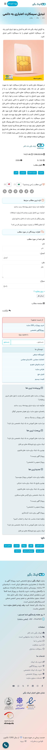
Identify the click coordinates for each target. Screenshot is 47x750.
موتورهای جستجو (28, 551)
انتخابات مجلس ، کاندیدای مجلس (32, 359)
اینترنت (41, 173)
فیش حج (41, 374)
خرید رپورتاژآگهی (35, 666)
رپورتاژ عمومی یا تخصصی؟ (35, 462)
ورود (22, 741)
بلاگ (37, 18)
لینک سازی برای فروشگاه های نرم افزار (31, 444)
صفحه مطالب (37, 303)
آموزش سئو (40, 551)
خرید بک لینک (36, 662)
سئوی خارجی (39, 546)
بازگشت (5, 310)
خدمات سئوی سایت (34, 678)
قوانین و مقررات (36, 741)
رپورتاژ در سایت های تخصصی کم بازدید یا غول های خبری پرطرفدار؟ (24, 397)
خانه (43, 18)
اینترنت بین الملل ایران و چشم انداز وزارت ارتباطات (27, 212)
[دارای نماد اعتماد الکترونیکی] (31, 703)
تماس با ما (38, 641)
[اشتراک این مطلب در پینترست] (15, 191)
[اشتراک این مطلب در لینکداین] (10, 191)
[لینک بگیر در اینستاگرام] (37, 686)
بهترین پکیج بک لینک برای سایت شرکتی (30, 483)
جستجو (6, 342)
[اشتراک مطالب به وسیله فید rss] (4, 191)
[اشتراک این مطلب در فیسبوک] (26, 191)
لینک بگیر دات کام (34, 633)
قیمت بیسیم (39, 379)
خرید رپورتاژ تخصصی (34, 674)
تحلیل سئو (8, 546)
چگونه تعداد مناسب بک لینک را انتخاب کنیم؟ (28, 519)
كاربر (16, 173)
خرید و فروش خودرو (37, 364)
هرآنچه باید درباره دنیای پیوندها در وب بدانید (29, 206)
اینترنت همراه (32, 173)
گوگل (31, 546)
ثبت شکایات (37, 645)
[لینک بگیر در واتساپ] (18, 686)
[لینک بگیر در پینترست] (28, 686)
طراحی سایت (39, 369)
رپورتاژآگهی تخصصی (37, 330)
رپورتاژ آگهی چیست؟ (37, 456)
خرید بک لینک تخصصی (33, 670)
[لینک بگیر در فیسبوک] (42, 686)
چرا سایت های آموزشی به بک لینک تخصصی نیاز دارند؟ (25, 423)
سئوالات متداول (35, 649)
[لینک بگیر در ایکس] (23, 686)
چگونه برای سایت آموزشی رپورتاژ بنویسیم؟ (29, 477)
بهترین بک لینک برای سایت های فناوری (30, 450)
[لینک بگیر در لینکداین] (32, 686)
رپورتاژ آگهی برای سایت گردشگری (33, 513)
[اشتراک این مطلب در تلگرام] (31, 191)
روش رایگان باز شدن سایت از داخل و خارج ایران (28, 218)
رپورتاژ (24, 546)
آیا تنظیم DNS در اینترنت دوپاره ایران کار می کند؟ (27, 224)
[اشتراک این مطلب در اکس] (21, 191)
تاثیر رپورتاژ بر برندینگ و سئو (34, 417)
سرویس (23, 173)
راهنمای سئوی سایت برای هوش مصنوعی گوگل (28, 411)
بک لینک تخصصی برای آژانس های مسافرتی (29, 495)
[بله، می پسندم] (18, 184)
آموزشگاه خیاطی (38, 354)
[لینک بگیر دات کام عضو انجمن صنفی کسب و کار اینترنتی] (20, 703)
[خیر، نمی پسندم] (9, 184)
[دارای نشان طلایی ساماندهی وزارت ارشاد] (9, 703)
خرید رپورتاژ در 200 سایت (35, 325)
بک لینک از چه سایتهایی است (30, 637)
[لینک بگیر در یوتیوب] (13, 686)
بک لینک (17, 551)
